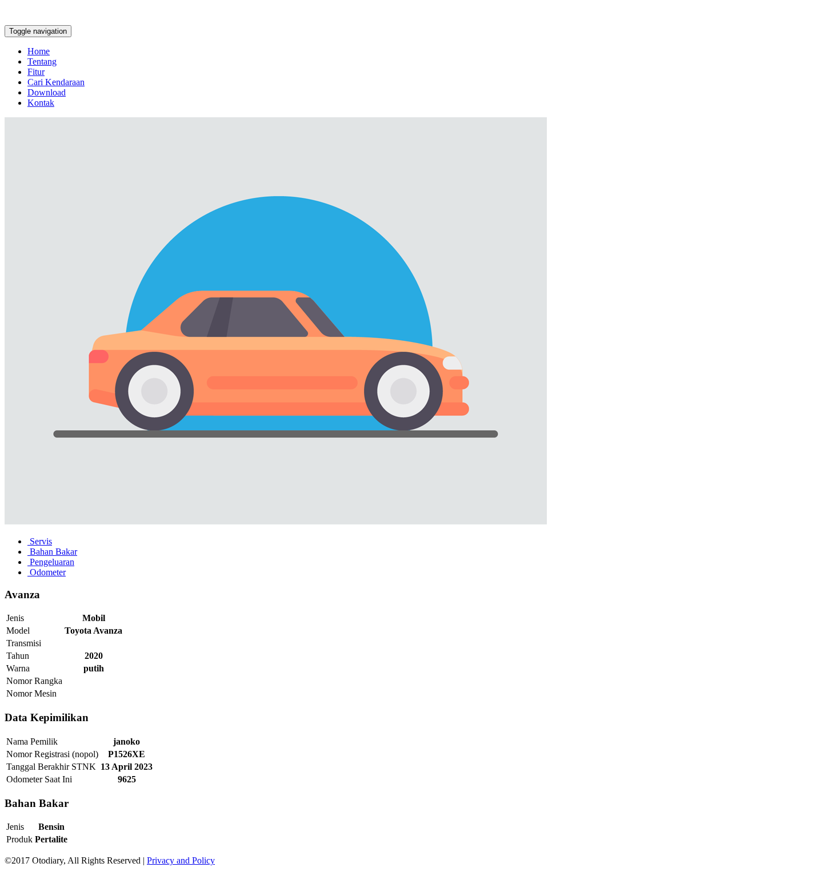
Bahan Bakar (52, 551)
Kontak (40, 103)
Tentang (42, 61)
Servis (39, 541)
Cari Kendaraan (56, 82)
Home (38, 51)
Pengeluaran (50, 562)
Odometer (46, 572)
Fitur (36, 72)
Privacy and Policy (181, 860)
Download (46, 92)
